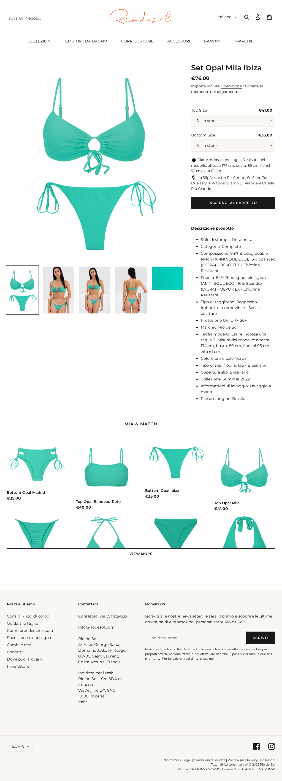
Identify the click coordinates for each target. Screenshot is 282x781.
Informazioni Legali (176, 760)
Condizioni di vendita (209, 760)
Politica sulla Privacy (243, 760)
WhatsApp (116, 616)
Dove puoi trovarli (24, 659)
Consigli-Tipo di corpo (28, 616)
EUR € (18, 746)
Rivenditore (18, 666)
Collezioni (267, 760)
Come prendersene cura (30, 630)
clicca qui (207, 659)
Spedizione (231, 86)
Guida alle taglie (22, 623)
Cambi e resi (19, 644)
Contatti (15, 652)
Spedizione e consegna (29, 637)
